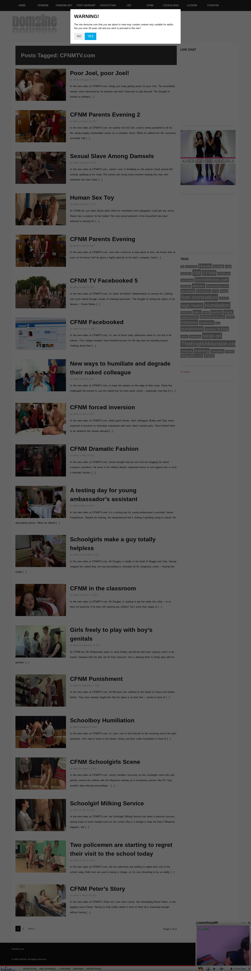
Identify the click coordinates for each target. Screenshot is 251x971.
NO (79, 36)
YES (90, 36)
